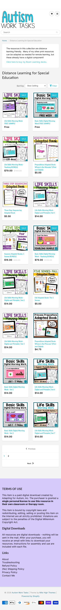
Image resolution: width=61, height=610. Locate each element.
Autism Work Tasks (20, 592)
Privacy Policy (9, 572)
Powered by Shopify (30, 596)
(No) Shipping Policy (13, 569)
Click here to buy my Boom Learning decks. (26, 62)
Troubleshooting (11, 562)
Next (29, 463)
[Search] (57, 32)
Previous (31, 449)
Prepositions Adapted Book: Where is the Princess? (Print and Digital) (45, 344)
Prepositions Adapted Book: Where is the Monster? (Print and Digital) (45, 167)
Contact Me (8, 575)
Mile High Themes (47, 592)
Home (4, 40)
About (5, 559)
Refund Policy (9, 565)
